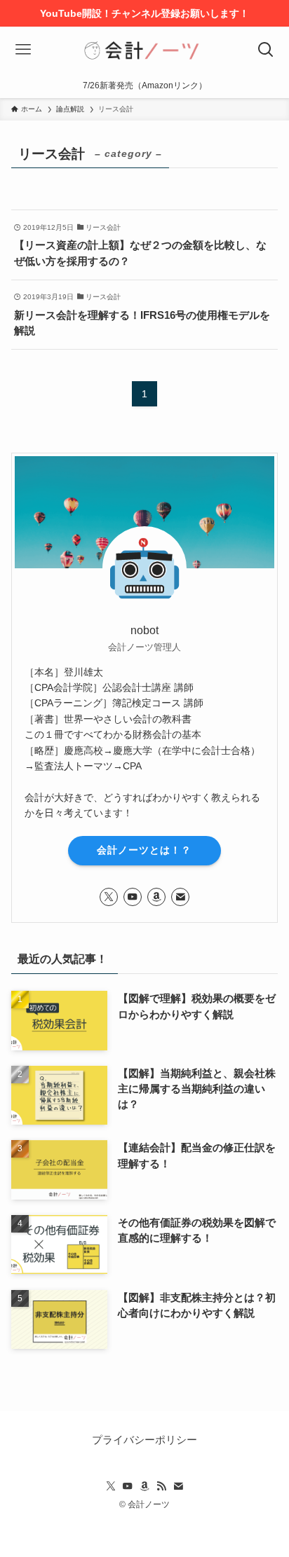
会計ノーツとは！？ (144, 850)
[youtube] (132, 897)
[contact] (180, 897)
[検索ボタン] (266, 50)
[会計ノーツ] (144, 50)
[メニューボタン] (23, 50)
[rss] (161, 1486)
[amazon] (156, 897)
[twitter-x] (109, 897)
